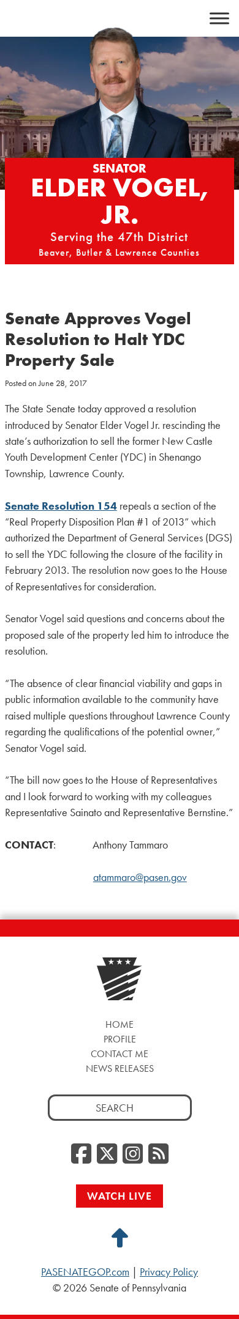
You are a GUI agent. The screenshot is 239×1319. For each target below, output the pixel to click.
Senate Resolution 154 (61, 506)
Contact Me (119, 1053)
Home (119, 1024)
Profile (120, 1039)
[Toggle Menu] (219, 18)
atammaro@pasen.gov (140, 877)
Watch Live (119, 1196)
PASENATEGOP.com (85, 1272)
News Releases (120, 1068)
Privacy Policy (169, 1272)
